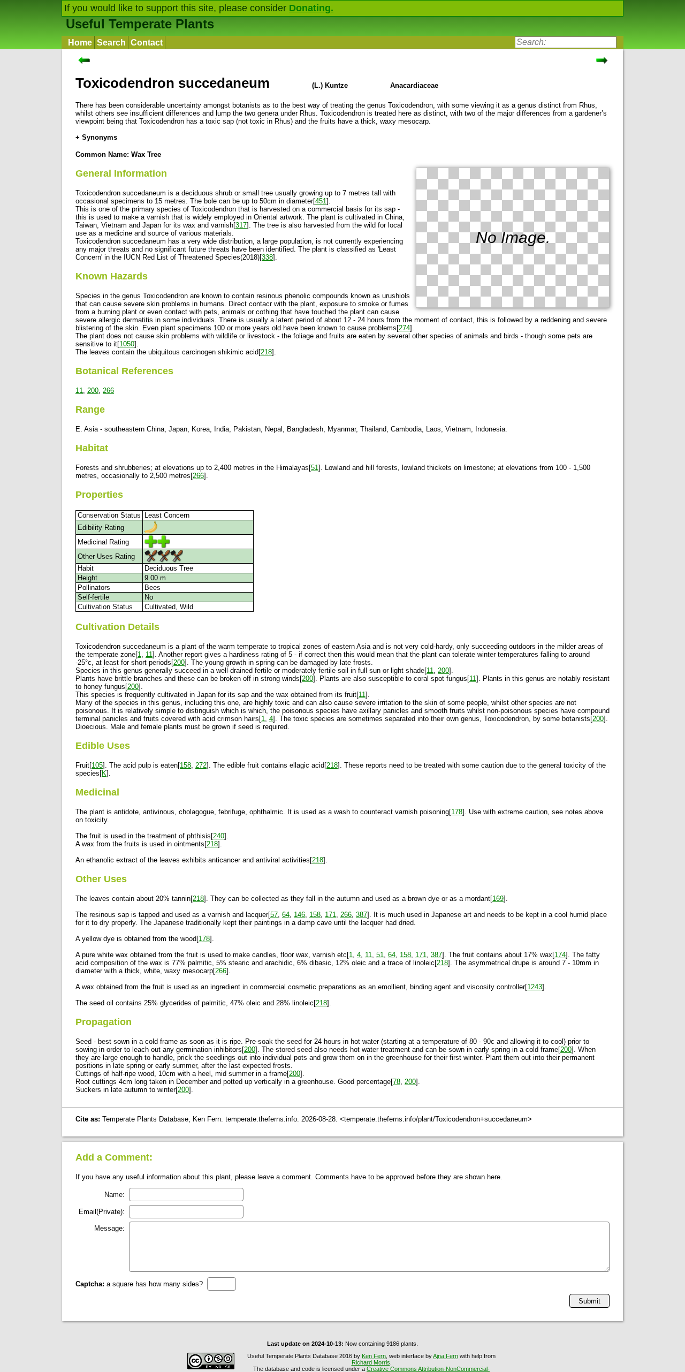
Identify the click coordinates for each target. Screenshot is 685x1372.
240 (218, 836)
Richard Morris (371, 1362)
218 (266, 352)
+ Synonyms (96, 137)
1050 (126, 344)
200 (92, 390)
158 (185, 765)
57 (274, 915)
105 (97, 765)
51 (314, 468)
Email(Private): (102, 1212)
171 (330, 915)
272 (201, 765)
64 (286, 915)
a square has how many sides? (139, 1284)
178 (456, 812)
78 (396, 1082)
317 (241, 225)
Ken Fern (374, 1356)
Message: (109, 1228)
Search (111, 42)
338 (267, 257)
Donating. (311, 8)
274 (404, 328)
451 (320, 201)
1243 (534, 987)
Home (80, 42)
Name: (114, 1195)
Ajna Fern (445, 1356)
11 (79, 390)
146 (299, 915)
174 (560, 955)
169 (498, 899)
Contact (147, 42)
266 (108, 390)
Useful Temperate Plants (140, 24)
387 (361, 915)
